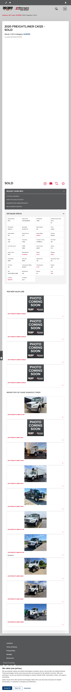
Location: (10, 277)
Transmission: (39, 265)
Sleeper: (53, 265)
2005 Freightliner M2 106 (16, 414)
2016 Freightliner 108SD (16, 622)
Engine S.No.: (25, 218)
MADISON (10, 279)
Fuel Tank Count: (12, 246)
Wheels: (38, 271)
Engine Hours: (25, 233)
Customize (27, 688)
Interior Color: (11, 252)
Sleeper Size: (39, 258)
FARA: (9, 239)
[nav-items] (6, 3)
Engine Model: (11, 218)
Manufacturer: (25, 252)
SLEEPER (19, 15)
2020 (52, 273)
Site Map (9, 654)
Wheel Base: (25, 271)
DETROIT (38, 235)
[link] (45, 183)
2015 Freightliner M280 (15, 576)
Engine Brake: (11, 233)
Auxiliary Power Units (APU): (56, 219)
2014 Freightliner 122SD (16, 460)
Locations (9, 643)
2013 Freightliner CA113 (15, 437)
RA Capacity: (11, 258)
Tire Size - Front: (40, 239)
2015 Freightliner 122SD (15, 506)
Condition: (24, 277)
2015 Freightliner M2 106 (16, 529)
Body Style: (24, 227)
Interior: (52, 246)
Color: (52, 227)
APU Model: (10, 227)
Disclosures (10, 658)
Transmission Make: (27, 265)
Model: (38, 252)
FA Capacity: (39, 218)
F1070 (37, 267)
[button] (65, 2)
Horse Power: (39, 246)
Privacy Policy (10, 650)
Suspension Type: (55, 258)
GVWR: (23, 246)
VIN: (9, 271)
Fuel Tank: (53, 239)
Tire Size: (10, 265)
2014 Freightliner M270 (15, 483)
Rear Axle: (24, 258)
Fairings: (53, 233)
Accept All (7, 688)
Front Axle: (24, 239)
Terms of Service (11, 647)
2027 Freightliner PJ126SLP (17, 313)
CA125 (37, 254)
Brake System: (39, 227)
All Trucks (12, 15)
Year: (52, 271)
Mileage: (53, 252)
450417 (52, 254)
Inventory (5, 15)
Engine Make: (39, 233)
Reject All (18, 688)
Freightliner (25, 254)
